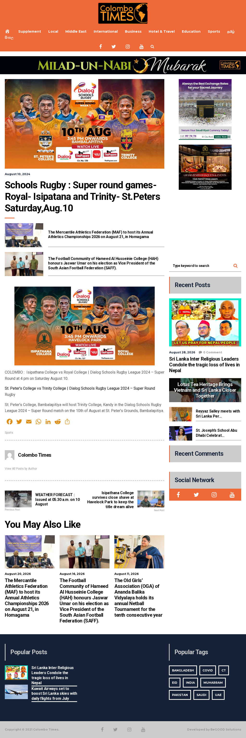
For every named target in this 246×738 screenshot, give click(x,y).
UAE (218, 695)
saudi (201, 695)
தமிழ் (230, 31)
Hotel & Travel (162, 31)
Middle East (75, 31)
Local (53, 31)
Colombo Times (34, 455)
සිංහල (9, 37)
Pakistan (180, 695)
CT (223, 670)
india (190, 682)
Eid (174, 682)
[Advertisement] (205, 225)
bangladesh (183, 670)
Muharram (213, 682)
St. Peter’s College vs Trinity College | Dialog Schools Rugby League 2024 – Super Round (80, 388)
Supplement (29, 31)
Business (133, 31)
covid (208, 670)
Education (191, 31)
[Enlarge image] (225, 85)
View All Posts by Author (21, 468)
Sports (214, 31)
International (106, 31)
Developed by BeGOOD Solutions (214, 729)
